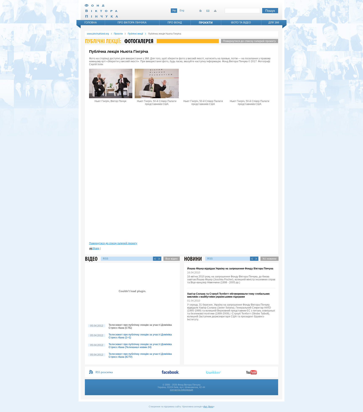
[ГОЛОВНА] (90, 22)
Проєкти (118, 33)
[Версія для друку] (90, 248)
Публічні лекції (135, 33)
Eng (182, 10)
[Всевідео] (170, 259)
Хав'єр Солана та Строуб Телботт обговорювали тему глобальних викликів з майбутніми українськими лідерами (228, 295)
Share (95, 248)
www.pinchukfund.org (98, 33)
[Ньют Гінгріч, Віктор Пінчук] (110, 83)
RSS (105, 258)
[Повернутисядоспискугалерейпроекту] (248, 41)
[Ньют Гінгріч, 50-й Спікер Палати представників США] (157, 83)
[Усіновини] (268, 259)
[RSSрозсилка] (104, 372)
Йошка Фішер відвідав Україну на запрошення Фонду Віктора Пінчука (230, 268)
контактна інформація (181, 389)
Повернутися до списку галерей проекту (113, 243)
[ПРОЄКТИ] (206, 22)
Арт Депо (208, 406)
